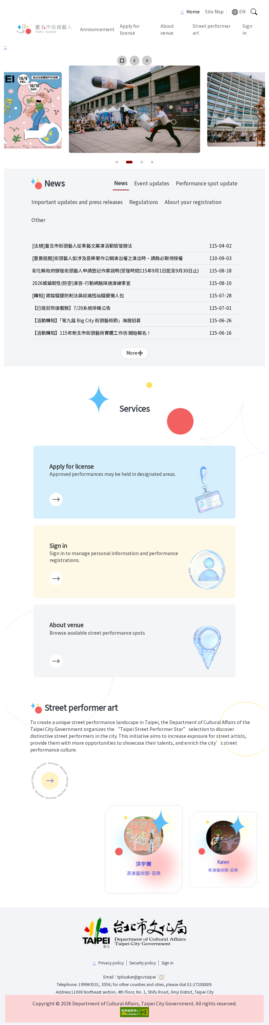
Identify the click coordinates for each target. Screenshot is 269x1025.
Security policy (142, 963)
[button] (122, 60)
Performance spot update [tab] (207, 183)
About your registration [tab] (193, 202)
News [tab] (121, 183)
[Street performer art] (50, 781)
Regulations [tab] (143, 202)
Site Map (214, 11)
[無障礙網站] (134, 1012)
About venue (167, 29)
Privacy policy (111, 963)
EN (242, 11)
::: (182, 11)
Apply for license (130, 29)
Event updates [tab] (151, 183)
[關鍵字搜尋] (254, 11)
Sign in (247, 29)
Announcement (97, 29)
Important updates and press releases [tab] (77, 202)
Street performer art (212, 29)
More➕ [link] (134, 352)
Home (193, 11)
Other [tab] (38, 220)
